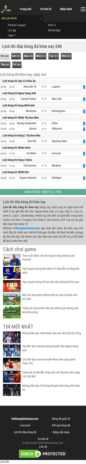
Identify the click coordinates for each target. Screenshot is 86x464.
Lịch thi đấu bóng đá (25, 432)
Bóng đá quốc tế (61, 418)
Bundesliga (54, 30)
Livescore (25, 425)
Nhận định (66, 9)
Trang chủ (25, 9)
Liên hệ (43, 446)
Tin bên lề (45, 9)
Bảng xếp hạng (61, 432)
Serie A (52, 25)
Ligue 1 (12, 35)
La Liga (12, 30)
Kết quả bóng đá (61, 425)
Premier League (17, 25)
